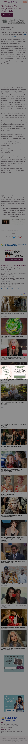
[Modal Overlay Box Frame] (14, 372)
